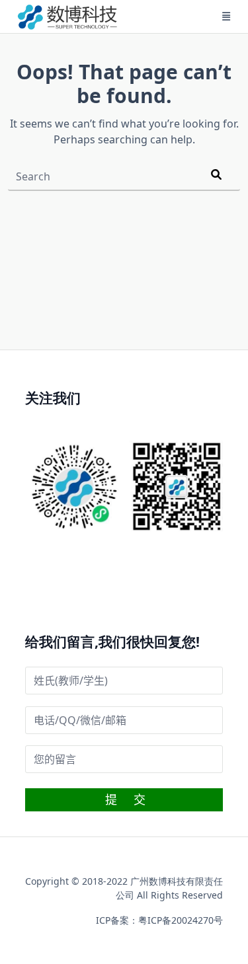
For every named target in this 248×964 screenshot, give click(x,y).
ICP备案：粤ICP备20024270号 (159, 920)
